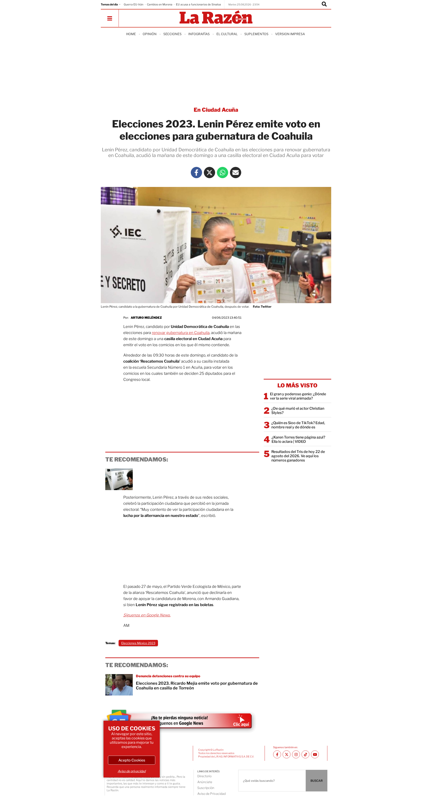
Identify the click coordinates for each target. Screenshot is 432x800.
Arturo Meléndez (146, 317)
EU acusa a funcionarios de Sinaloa (198, 4)
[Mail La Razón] (235, 172)
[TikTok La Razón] (305, 754)
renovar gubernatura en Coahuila (180, 332)
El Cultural (227, 34)
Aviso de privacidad (132, 771)
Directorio (204, 776)
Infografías (199, 34)
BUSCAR (316, 780)
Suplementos (256, 34)
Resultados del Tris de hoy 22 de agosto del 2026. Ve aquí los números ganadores (298, 456)
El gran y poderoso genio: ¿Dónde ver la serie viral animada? (298, 396)
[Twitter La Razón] (209, 172)
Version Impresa (290, 34)
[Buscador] (324, 4)
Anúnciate (204, 782)
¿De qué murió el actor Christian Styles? (297, 410)
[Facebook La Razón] (196, 172)
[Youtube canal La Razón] (315, 754)
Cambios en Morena (159, 4)
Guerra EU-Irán (133, 4)
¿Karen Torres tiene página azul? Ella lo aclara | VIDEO (298, 439)
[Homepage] (216, 17)
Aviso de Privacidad (211, 793)
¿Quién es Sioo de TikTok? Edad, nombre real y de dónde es (298, 425)
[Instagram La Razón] (296, 754)
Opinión (150, 34)
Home (131, 34)
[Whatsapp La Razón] (222, 172)
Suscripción (205, 788)
